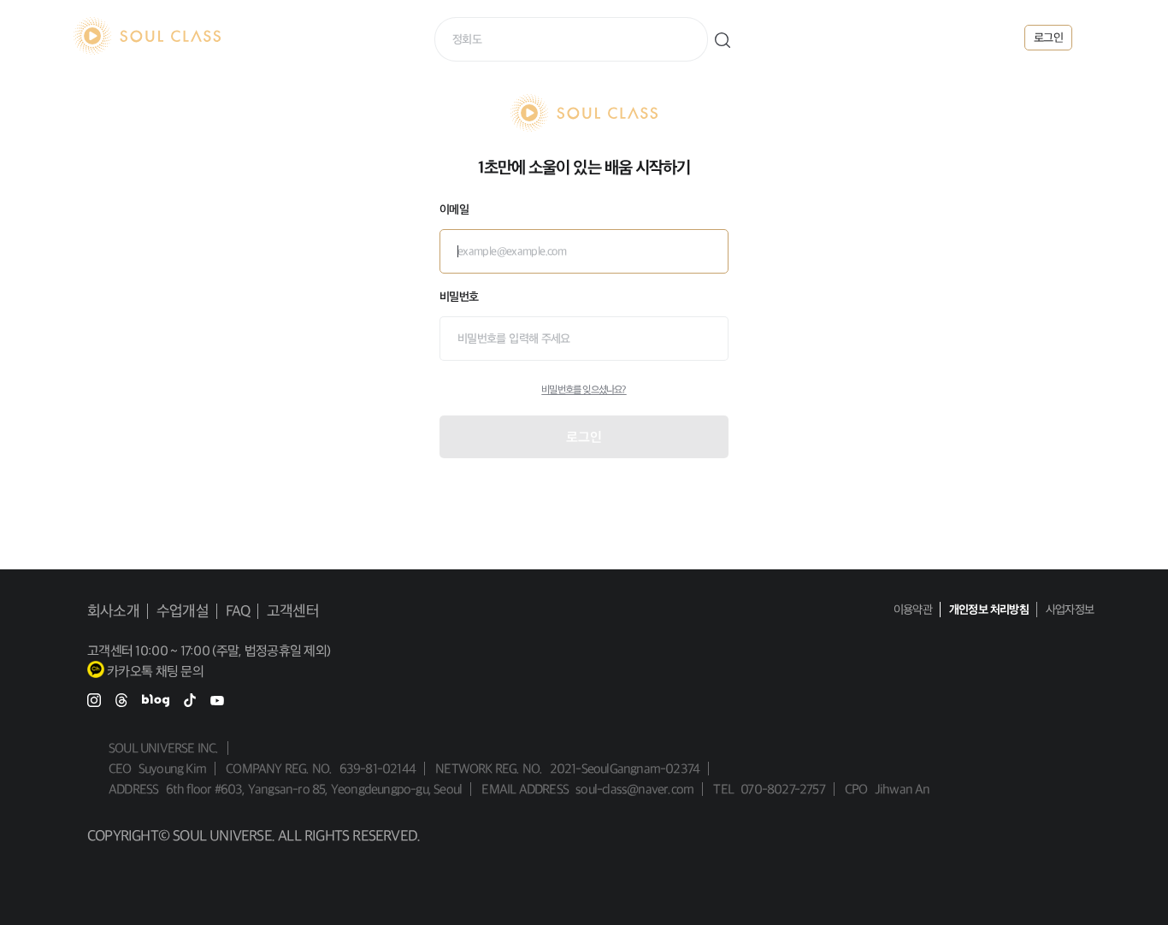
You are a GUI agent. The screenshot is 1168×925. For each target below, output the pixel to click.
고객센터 (293, 611)
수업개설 (182, 611)
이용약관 (913, 610)
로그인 (584, 437)
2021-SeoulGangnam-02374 (625, 768)
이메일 (454, 209)
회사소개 (113, 611)
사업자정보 (1070, 610)
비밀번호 (458, 297)
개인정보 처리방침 (989, 610)
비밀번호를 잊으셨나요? (583, 390)
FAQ (238, 611)
